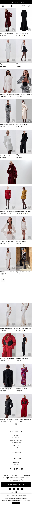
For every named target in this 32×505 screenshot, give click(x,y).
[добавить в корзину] (13, 29)
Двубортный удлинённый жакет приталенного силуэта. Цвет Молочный (23, 213)
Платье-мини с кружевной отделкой (12, 94)
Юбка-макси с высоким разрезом (11, 124)
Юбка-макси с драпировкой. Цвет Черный (24, 330)
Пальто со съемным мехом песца (11, 33)
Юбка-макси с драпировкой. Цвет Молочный (22, 330)
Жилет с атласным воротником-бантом (13, 328)
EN (23, 6)
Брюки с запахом (22, 358)
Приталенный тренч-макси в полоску (12, 475)
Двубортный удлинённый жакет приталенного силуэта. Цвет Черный (25, 213)
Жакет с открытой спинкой (9, 415)
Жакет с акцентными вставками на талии (14, 241)
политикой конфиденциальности (20, 500)
